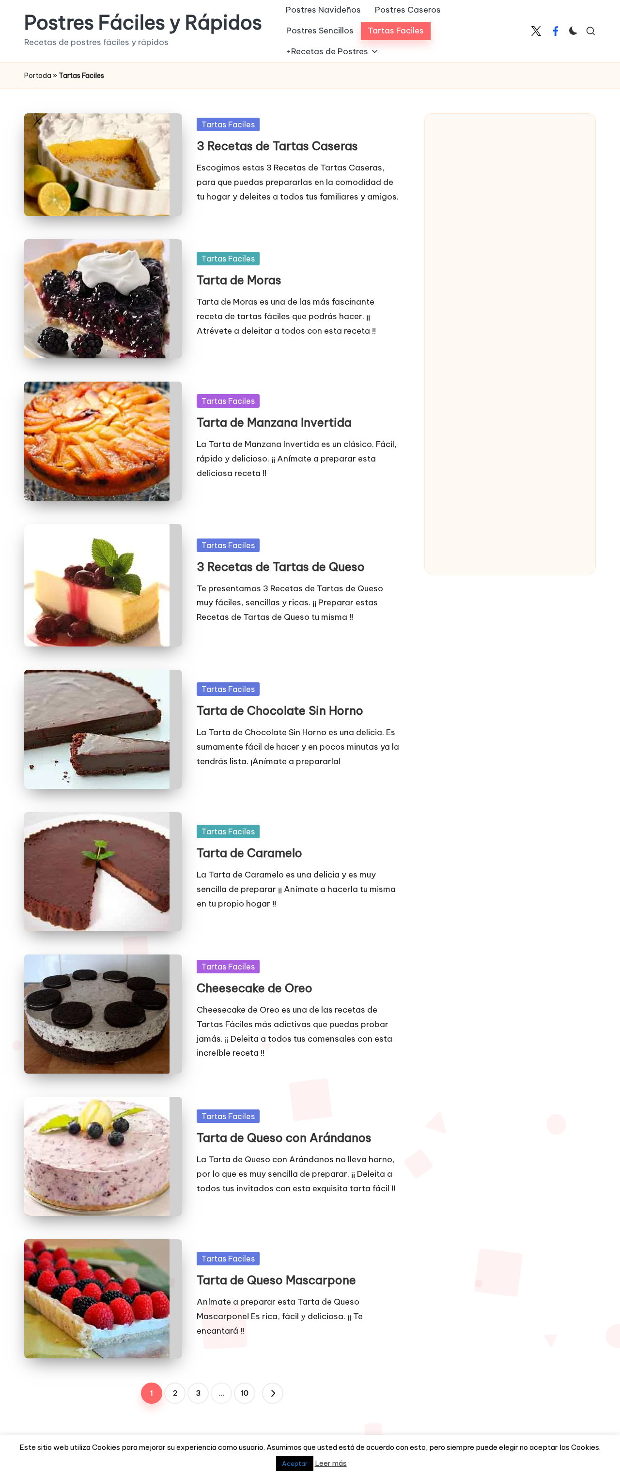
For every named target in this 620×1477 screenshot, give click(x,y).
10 (244, 1393)
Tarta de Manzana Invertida (274, 422)
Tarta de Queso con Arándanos (284, 1137)
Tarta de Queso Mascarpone (276, 1280)
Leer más (331, 1463)
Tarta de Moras (239, 280)
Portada (37, 75)
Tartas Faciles (228, 124)
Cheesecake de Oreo (254, 988)
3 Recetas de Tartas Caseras (277, 145)
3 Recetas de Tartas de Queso (281, 566)
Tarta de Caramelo (249, 853)
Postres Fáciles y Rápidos (143, 22)
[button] (272, 1393)
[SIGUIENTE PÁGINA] (272, 1393)
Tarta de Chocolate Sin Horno (280, 710)
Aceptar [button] (295, 1463)
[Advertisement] (509, 271)
